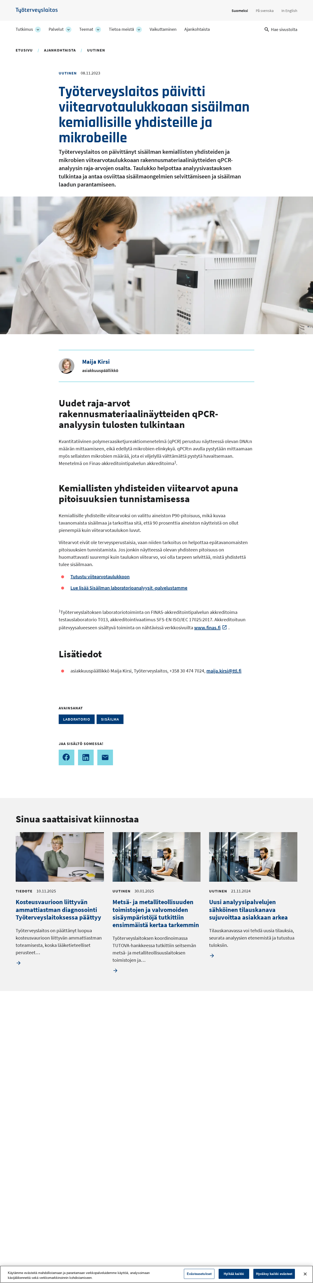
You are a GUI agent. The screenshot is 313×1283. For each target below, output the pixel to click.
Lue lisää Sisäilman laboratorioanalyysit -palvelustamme (128, 588)
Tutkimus (24, 29)
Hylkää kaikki (234, 1274)
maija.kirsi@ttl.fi (223, 671)
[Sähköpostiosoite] (105, 757)
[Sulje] (305, 1274)
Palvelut (56, 29)
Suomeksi (240, 10)
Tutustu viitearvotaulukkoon (100, 576)
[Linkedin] (86, 757)
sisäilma (110, 719)
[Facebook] (66, 757)
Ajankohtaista (197, 29)
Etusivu (24, 50)
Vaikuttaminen (163, 29)
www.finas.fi (207, 627)
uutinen (96, 50)
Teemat (86, 29)
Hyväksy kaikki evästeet (274, 1274)
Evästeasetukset (199, 1274)
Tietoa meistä (121, 29)
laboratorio (76, 719)
